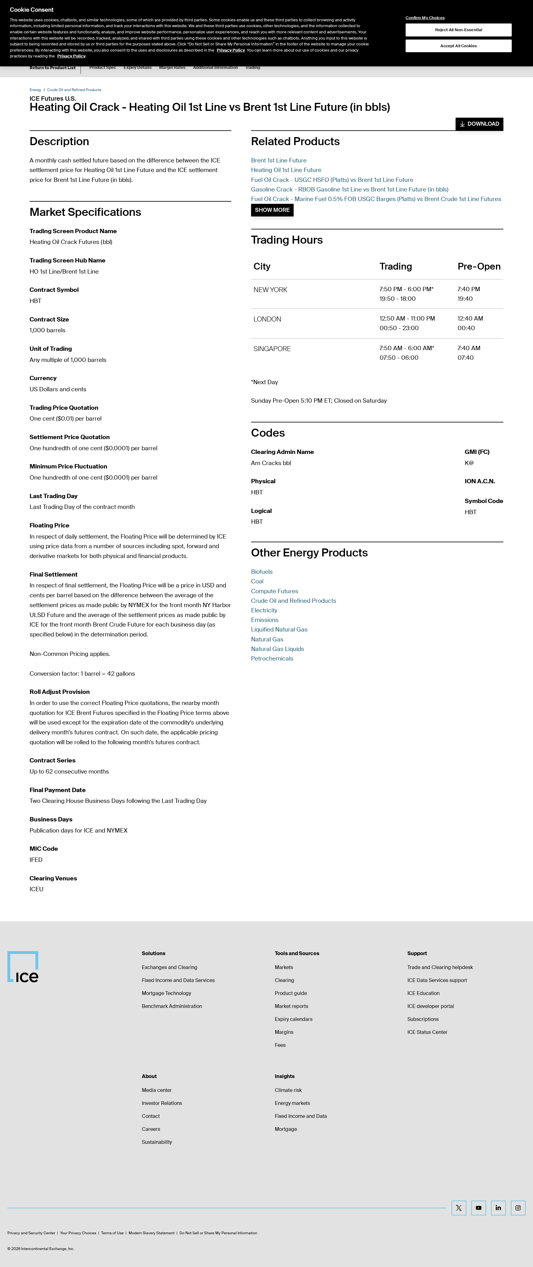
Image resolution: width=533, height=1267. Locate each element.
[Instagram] (518, 1208)
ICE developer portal (430, 1006)
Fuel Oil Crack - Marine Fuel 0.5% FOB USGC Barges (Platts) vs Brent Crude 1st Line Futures (376, 199)
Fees (280, 1045)
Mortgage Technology (166, 993)
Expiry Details (138, 67)
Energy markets (292, 1103)
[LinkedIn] (498, 1208)
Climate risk (288, 1090)
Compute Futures (274, 591)
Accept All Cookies (458, 45)
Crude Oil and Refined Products (74, 89)
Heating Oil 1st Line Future (286, 170)
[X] (459, 1208)
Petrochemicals (272, 658)
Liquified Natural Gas (279, 629)
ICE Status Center (427, 1032)
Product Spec (102, 67)
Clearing (284, 980)
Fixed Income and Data (301, 1116)
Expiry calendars (293, 1019)
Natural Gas (267, 639)
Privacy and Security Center (31, 1233)
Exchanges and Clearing (169, 967)
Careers (151, 1129)
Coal (257, 581)
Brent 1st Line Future (279, 160)
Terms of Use (112, 1233)
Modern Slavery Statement (152, 1233)
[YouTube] (478, 1208)
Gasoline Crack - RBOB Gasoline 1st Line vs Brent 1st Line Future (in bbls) (349, 189)
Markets (284, 967)
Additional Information (215, 67)
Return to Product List (53, 67)
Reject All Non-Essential (458, 29)
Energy (35, 89)
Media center (157, 1090)
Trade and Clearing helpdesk (440, 967)
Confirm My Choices (425, 17)
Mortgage (286, 1129)
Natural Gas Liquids (277, 649)
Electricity (264, 610)
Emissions (265, 620)
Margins (284, 1032)
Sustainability (157, 1142)
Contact (151, 1116)
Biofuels (262, 572)
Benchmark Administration (172, 1006)
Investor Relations (162, 1103)
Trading (252, 67)
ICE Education (423, 993)
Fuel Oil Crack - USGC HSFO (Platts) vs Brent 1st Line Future (332, 180)
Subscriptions (423, 1019)
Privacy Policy (231, 50)
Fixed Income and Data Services (178, 980)
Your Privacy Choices (78, 1233)
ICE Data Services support (437, 980)
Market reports (291, 1006)
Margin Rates (172, 67)
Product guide (291, 993)
